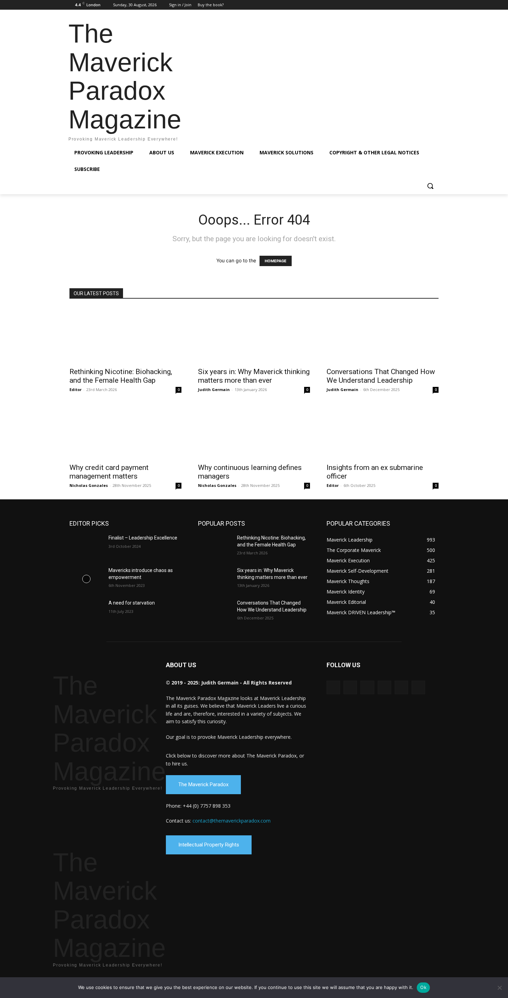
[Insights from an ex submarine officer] (383, 431)
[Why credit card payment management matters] (125, 431)
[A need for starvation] (86, 611)
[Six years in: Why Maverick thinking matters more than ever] (254, 335)
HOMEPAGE (275, 260)
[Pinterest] (416, 5)
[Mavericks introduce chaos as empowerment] (86, 579)
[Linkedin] (406, 5)
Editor (75, 389)
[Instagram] (396, 5)
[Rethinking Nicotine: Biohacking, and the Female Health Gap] (125, 335)
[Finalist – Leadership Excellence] (86, 546)
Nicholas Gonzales (88, 485)
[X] (425, 5)
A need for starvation (132, 603)
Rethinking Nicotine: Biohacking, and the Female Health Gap (120, 376)
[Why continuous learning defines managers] (254, 431)
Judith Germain (214, 389)
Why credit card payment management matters (109, 471)
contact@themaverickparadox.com (231, 820)
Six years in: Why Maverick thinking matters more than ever (254, 376)
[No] (499, 987)
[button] (430, 186)
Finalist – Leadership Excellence (143, 538)
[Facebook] (387, 5)
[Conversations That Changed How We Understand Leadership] (383, 335)
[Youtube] (435, 5)
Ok (423, 987)
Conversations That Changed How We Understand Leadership (381, 376)
